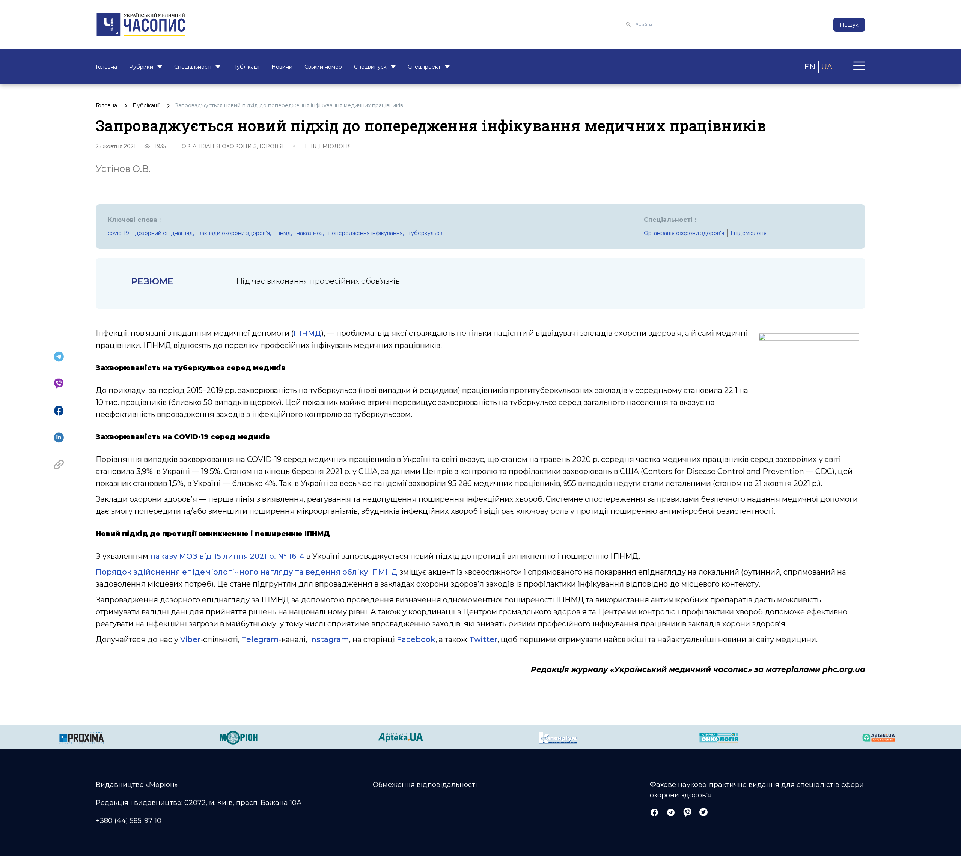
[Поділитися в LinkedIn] (58, 437)
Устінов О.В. (123, 168)
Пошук (849, 24)
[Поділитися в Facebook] (59, 410)
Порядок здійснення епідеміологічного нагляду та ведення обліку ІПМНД (247, 571)
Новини (281, 66)
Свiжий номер (323, 66)
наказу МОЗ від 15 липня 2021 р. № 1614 (227, 556)
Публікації (245, 66)
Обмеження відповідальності (425, 785)
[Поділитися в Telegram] (58, 356)
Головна (106, 66)
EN (809, 66)
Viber (190, 639)
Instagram (329, 639)
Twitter (483, 639)
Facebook (416, 639)
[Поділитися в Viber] (59, 383)
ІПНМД (307, 333)
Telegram (260, 639)
